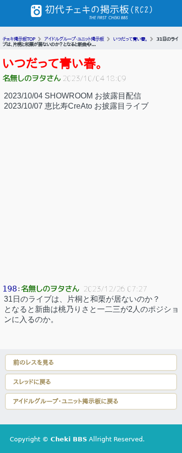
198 (9, 288)
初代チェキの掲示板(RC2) (91, 13)
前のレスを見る (33, 362)
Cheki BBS (68, 439)
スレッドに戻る (32, 382)
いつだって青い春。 (52, 63)
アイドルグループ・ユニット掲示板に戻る (65, 401)
